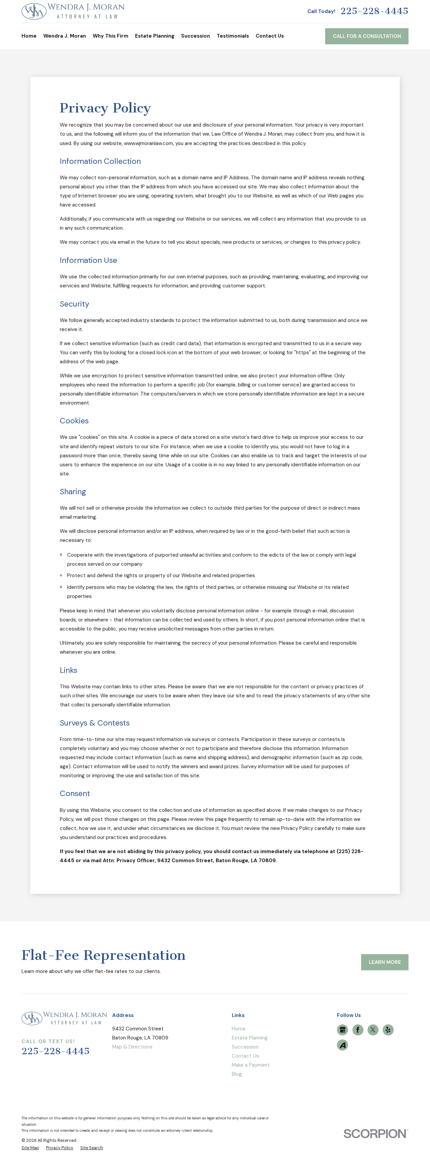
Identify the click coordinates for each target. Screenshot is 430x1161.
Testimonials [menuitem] (233, 36)
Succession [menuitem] (195, 36)
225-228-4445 (374, 11)
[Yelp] (388, 1030)
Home (239, 1028)
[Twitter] (373, 1030)
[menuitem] (30, 1148)
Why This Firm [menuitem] (110, 36)
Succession (245, 1046)
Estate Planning (250, 1037)
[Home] (73, 11)
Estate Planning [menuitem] (154, 36)
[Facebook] (358, 1030)
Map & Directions (132, 1046)
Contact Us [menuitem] (270, 36)
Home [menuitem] (29, 36)
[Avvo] (343, 1045)
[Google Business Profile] (343, 1030)
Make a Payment (251, 1065)
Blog (237, 1074)
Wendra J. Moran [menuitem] (64, 36)
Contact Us (245, 1056)
